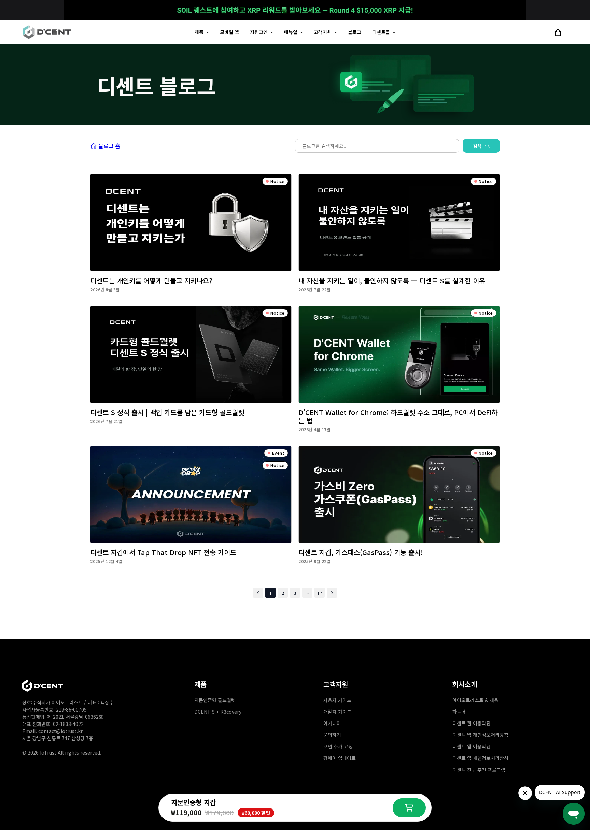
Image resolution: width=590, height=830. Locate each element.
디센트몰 (381, 32)
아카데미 (332, 723)
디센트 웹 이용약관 (471, 723)
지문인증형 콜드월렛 (215, 700)
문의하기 (332, 734)
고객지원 (323, 32)
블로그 (354, 32)
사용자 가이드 (337, 700)
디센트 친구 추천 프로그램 (478, 769)
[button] (558, 32)
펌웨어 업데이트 (339, 758)
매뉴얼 (290, 32)
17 (319, 593)
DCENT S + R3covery (217, 711)
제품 (199, 32)
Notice (277, 181)
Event (278, 453)
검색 (477, 145)
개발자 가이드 (337, 711)
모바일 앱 (229, 32)
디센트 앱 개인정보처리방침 (480, 758)
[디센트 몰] (47, 32)
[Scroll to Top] (577, 771)
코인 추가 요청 (338, 746)
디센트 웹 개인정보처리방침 (480, 734)
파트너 (459, 711)
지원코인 (259, 32)
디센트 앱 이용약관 (471, 746)
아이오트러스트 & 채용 (475, 700)
